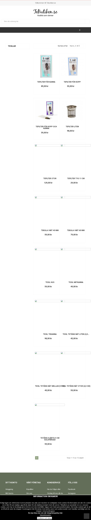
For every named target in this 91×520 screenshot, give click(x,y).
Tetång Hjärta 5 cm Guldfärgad (49, 439)
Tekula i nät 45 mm (50, 230)
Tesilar (12, 46)
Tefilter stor (49, 178)
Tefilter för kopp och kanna (46, 127)
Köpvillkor (29, 489)
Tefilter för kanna (46, 82)
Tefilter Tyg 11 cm (76, 178)
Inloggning (9, 489)
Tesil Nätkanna (75, 282)
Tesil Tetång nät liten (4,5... (76, 334)
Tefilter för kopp (72, 82)
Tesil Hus (49, 282)
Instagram (72, 493)
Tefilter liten (72, 127)
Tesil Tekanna (50, 334)
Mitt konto (9, 493)
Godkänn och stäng (44, 518)
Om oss (29, 493)
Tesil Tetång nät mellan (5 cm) (50, 386)
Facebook (71, 489)
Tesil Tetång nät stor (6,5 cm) (75, 386)
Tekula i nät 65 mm (76, 230)
